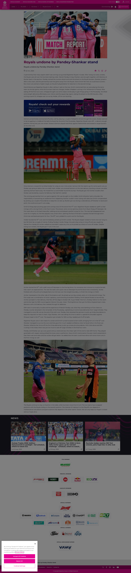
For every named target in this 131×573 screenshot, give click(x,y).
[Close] (35, 544)
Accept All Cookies (19, 556)
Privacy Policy (19, 552)
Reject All (19, 561)
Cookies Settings (19, 566)
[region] (19, 556)
